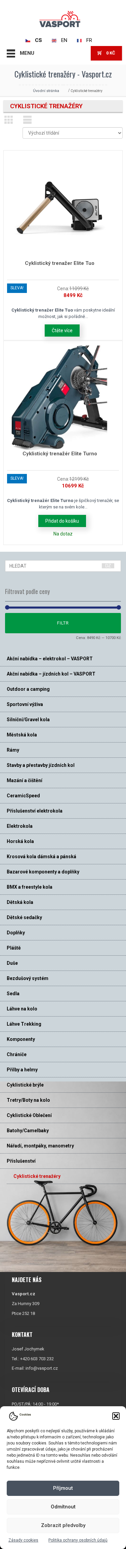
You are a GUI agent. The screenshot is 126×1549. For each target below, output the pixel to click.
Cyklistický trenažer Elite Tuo (59, 263)
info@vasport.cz (42, 1368)
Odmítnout (63, 1507)
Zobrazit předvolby (63, 1525)
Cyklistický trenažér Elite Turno (60, 454)
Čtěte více (62, 330)
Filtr (63, 622)
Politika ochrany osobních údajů (78, 1540)
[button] (116, 1416)
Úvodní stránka (46, 91)
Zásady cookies (23, 1540)
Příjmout (63, 1488)
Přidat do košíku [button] (62, 521)
